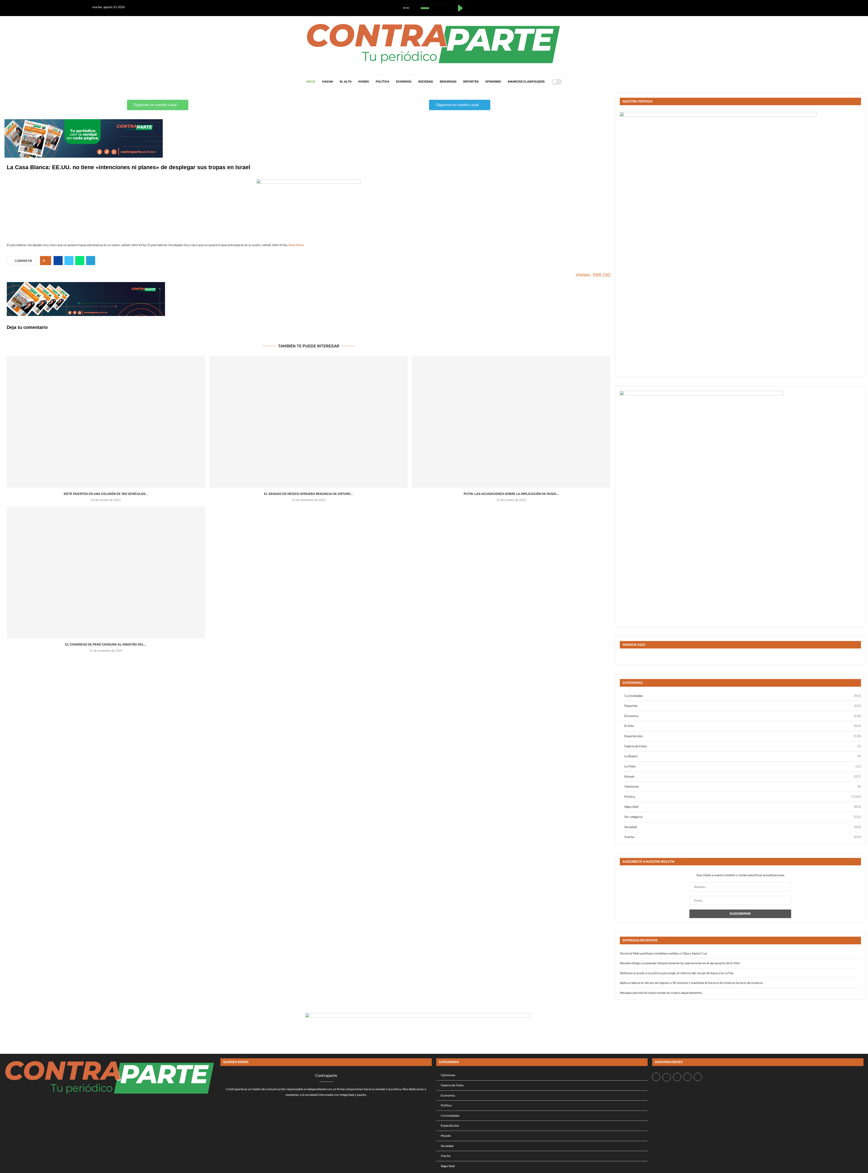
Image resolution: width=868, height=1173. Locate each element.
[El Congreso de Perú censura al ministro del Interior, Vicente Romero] (106, 572)
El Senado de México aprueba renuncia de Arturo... (308, 494)
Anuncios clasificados (526, 81)
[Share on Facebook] (58, 260)
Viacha (327, 81)
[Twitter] (754, 6)
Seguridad (448, 81)
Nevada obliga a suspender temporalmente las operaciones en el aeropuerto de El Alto (680, 963)
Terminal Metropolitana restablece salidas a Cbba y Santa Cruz (663, 953)
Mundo (363, 81)
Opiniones (493, 81)
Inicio (310, 81)
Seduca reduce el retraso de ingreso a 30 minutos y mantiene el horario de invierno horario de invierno (691, 983)
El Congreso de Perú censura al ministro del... (105, 644)
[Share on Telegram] (90, 260)
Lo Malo (742, 766)
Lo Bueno (742, 756)
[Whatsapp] (765, 6)
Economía (403, 81)
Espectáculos (742, 736)
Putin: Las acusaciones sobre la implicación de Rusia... (511, 494)
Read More (296, 245)
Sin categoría (742, 817)
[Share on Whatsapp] (79, 260)
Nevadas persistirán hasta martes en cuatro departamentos (661, 993)
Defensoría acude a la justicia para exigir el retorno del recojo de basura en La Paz (677, 973)
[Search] (547, 81)
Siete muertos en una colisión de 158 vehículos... (106, 494)
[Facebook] (748, 6)
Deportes (471, 81)
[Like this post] (47, 261)
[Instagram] (759, 6)
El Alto (345, 81)
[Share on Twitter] (68, 260)
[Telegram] (771, 6)
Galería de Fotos (742, 746)
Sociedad (425, 81)
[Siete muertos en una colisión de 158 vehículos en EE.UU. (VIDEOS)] (106, 422)
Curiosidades (742, 696)
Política (382, 81)
